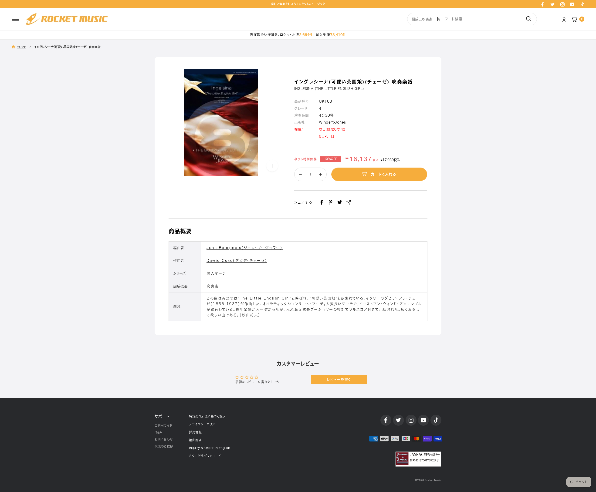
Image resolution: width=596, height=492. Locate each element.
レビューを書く (339, 379)
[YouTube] (572, 4)
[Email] (348, 202)
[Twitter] (552, 4)
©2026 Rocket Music (428, 480)
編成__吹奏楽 (422, 19)
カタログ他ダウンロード (205, 455)
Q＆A (158, 432)
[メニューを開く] (15, 19)
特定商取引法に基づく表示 (207, 416)
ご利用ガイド (164, 425)
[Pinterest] (330, 202)
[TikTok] (582, 4)
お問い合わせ (164, 439)
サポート (162, 416)
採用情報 (195, 432)
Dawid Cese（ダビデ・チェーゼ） (237, 260)
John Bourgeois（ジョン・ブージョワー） (245, 247)
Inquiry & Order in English (209, 447)
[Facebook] (542, 4)
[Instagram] (562, 4)
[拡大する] (272, 166)
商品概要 (180, 231)
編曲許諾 (195, 439)
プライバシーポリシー (203, 424)
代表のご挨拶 (164, 446)
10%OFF (330, 159)
